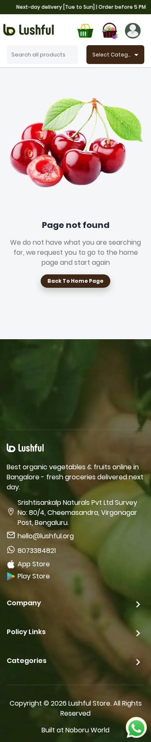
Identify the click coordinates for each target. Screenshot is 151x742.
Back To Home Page (75, 280)
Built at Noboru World (75, 730)
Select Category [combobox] (114, 54)
